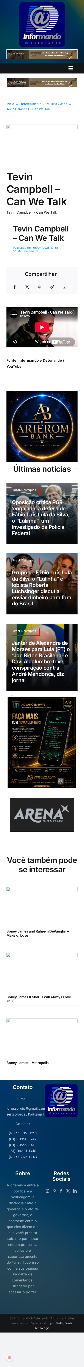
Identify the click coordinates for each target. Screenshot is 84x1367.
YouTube (14, 366)
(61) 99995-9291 (23, 1133)
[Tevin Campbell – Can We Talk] (42, 126)
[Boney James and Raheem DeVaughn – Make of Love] (42, 890)
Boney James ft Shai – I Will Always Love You (38, 999)
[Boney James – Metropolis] (42, 1021)
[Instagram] (47, 1191)
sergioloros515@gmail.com (22, 1114)
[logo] (42, 4)
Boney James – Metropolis (27, 1063)
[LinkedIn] (75, 1191)
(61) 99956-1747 (23, 1139)
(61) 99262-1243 (23, 1157)
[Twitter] (68, 1191)
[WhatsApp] (39, 287)
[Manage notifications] (9, 1357)
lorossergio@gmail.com (22, 1108)
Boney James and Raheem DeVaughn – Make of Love (37, 933)
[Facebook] (15, 287)
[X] (27, 287)
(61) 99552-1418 (23, 1145)
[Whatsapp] (54, 1191)
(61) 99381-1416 (22, 1151)
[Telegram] (52, 287)
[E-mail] (64, 287)
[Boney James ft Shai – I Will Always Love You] (42, 955)
